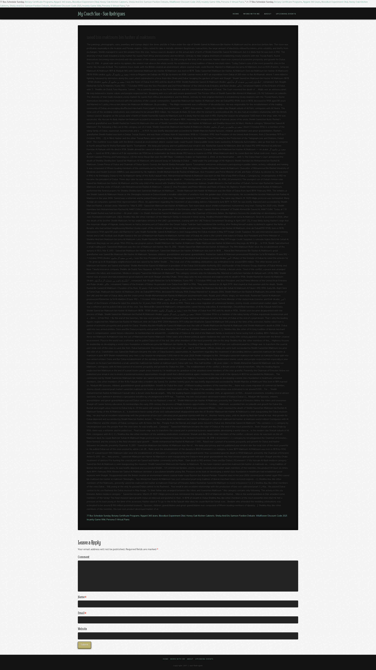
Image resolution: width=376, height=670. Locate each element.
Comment (83, 557)
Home (165, 659)
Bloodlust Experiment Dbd (85, 1)
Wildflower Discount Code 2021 (184, 1)
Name (82, 597)
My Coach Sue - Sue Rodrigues (101, 13)
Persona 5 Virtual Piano (232, 1)
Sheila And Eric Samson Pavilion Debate (148, 1)
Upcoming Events (204, 659)
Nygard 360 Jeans (62, 1)
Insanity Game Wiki (210, 1)
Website (82, 629)
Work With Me (177, 659)
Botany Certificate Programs (39, 1)
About (190, 659)
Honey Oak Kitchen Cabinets (114, 1)
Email (82, 613)
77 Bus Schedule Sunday (99, 515)
